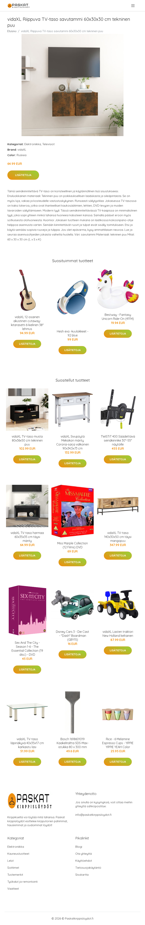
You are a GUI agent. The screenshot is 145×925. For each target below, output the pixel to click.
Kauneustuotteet (18, 853)
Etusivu (11, 31)
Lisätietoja (23, 175)
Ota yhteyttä (83, 853)
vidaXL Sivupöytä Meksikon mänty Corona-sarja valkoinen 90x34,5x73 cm (72, 442)
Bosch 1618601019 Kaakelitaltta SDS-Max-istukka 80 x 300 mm (73, 743)
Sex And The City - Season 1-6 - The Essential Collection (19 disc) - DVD (27, 648)
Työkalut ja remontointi (22, 881)
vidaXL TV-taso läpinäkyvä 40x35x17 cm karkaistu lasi (27, 743)
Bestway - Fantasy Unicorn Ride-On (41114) (118, 317)
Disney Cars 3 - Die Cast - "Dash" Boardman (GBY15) (72, 635)
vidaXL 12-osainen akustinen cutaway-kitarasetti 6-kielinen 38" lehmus (27, 323)
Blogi (78, 846)
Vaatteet (13, 888)
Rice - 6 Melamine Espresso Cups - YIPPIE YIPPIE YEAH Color (117, 743)
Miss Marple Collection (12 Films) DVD (72, 545)
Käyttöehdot (83, 860)
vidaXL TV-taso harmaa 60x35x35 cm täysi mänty (27, 537)
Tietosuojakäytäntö (88, 867)
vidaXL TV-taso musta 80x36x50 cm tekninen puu (27, 440)
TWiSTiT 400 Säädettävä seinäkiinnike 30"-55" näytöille (118, 440)
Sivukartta (82, 874)
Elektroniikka (32, 144)
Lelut (10, 860)
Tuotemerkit (15, 874)
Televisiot (48, 144)
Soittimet (13, 867)
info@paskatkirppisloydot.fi (93, 815)
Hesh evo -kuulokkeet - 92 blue (72, 333)
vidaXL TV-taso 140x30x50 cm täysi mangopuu (117, 537)
